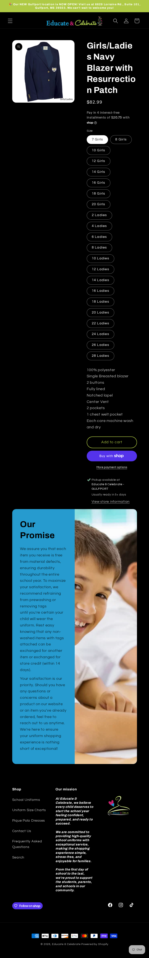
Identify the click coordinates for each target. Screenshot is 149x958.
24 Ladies (100, 334)
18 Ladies (100, 301)
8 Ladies (99, 247)
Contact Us (21, 831)
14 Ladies (100, 280)
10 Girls (98, 150)
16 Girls (98, 182)
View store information (111, 501)
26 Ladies (100, 345)
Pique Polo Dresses (28, 820)
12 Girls (98, 161)
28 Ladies (100, 356)
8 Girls (121, 139)
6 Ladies (99, 237)
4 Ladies (99, 226)
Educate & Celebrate (66, 944)
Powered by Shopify (94, 944)
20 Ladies (100, 312)
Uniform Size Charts (29, 810)
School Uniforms (26, 800)
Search (18, 857)
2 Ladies (99, 215)
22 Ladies (100, 323)
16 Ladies (100, 291)
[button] (10, 21)
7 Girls (97, 139)
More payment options (111, 467)
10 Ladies (100, 258)
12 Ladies (100, 269)
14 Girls (98, 172)
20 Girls (98, 204)
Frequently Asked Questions (27, 844)
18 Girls (98, 193)
